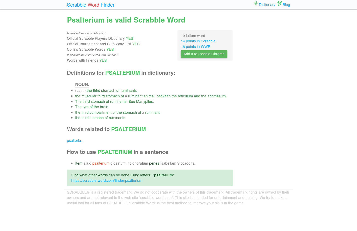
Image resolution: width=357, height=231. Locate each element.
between (164, 95)
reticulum (185, 95)
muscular (88, 95)
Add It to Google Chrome (204, 54)
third (96, 90)
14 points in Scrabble (198, 40)
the (89, 90)
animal (149, 95)
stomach (108, 90)
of (117, 90)
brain (104, 106)
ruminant (135, 95)
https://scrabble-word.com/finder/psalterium (106, 180)
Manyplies (144, 101)
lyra (86, 106)
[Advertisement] (265, 76)
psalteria (75, 140)
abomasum (216, 95)
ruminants (128, 90)
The (78, 101)
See (132, 101)
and (197, 95)
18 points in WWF (195, 46)
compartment (101, 112)
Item (78, 163)
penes (154, 163)
